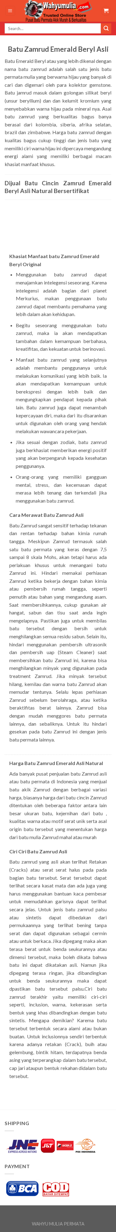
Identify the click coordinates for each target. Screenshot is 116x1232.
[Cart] (106, 11)
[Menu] (10, 11)
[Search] (106, 28)
